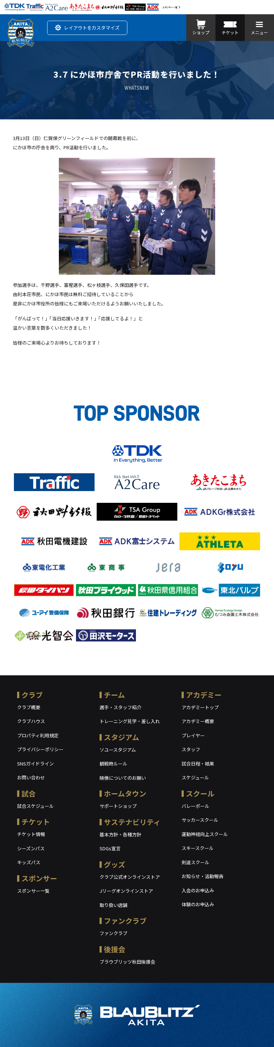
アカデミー (204, 695)
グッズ (114, 864)
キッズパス (28, 862)
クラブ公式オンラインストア (130, 876)
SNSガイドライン (35, 763)
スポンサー (39, 878)
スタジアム (121, 737)
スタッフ (191, 749)
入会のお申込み (198, 890)
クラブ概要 (28, 707)
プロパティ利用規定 (38, 735)
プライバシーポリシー (40, 749)
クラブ (32, 695)
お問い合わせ (31, 777)
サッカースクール (200, 819)
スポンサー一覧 (169, 7)
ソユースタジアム (118, 749)
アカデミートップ (200, 707)
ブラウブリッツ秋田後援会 (127, 961)
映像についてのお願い (123, 777)
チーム (114, 695)
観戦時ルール (113, 763)
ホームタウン (125, 793)
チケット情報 (31, 834)
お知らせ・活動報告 (202, 876)
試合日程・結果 (198, 763)
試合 (28, 793)
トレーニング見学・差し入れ (130, 721)
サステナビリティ (132, 822)
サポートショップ (118, 806)
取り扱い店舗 (113, 905)
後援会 (114, 949)
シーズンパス (31, 848)
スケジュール (195, 777)
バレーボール (195, 806)
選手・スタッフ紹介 (120, 707)
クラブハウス (31, 721)
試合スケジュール (35, 806)
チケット (35, 821)
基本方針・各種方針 (120, 834)
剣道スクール (195, 862)
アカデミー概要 (198, 721)
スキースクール (198, 848)
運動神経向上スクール (205, 834)
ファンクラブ (125, 921)
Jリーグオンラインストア (126, 890)
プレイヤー (193, 735)
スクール (200, 793)
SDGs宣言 (110, 848)
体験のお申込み (198, 904)
